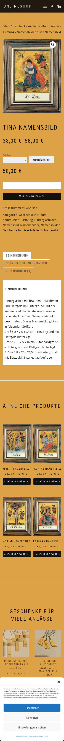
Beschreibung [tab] (17, 255)
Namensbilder (26, 32)
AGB (46, 736)
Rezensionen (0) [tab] (18, 271)
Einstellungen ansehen (32, 727)
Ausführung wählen (16, 481)
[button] (58, 682)
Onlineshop (18, 6)
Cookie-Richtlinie (21, 736)
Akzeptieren (32, 707)
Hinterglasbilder (45, 220)
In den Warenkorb (33, 196)
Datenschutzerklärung (36, 736)
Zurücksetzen (41, 160)
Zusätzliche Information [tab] (26, 263)
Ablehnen (32, 717)
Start (6, 26)
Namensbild (11, 225)
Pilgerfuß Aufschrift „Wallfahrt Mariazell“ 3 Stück (48, 668)
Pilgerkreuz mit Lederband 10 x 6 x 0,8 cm (16, 664)
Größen (7, 155)
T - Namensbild (50, 230)
